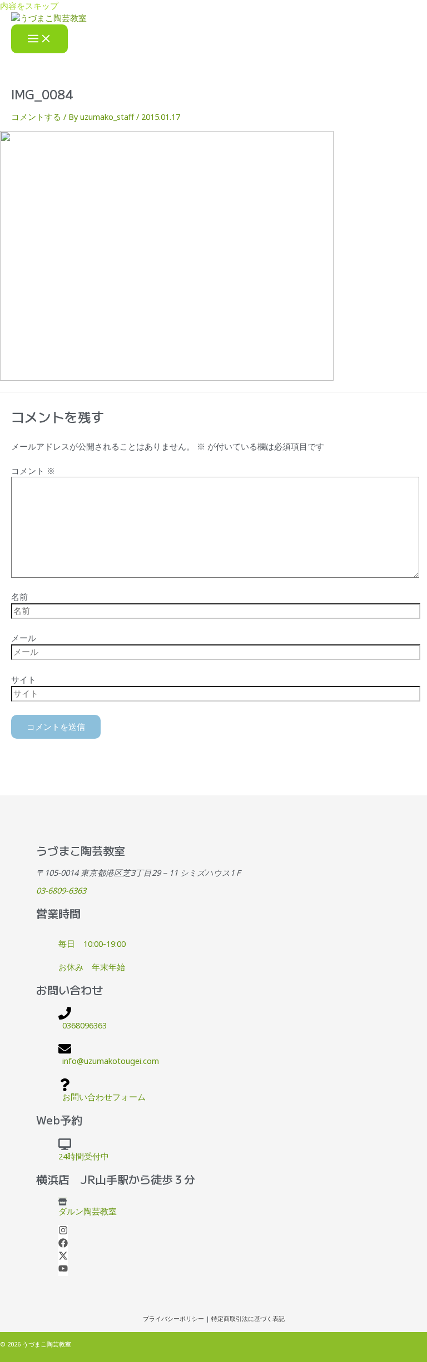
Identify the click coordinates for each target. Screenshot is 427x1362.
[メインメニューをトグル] (39, 39)
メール (23, 637)
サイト (23, 679)
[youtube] (63, 1269)
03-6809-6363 (61, 890)
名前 (19, 596)
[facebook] (63, 1244)
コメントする (36, 116)
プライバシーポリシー (173, 1319)
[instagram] (63, 1231)
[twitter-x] (63, 1257)
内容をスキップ (29, 5)
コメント (33, 470)
